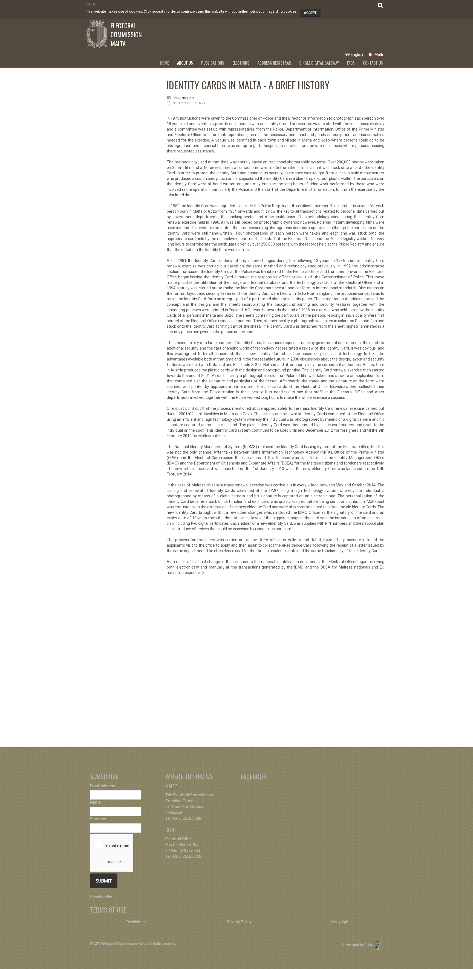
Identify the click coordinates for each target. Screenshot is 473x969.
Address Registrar (274, 63)
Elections (240, 63)
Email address (102, 785)
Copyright (339, 921)
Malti (378, 54)
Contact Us (373, 63)
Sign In (91, 4)
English (357, 54)
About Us (185, 63)
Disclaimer (135, 921)
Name (95, 802)
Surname (98, 819)
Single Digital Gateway (319, 63)
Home (164, 63)
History (188, 98)
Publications (212, 63)
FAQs (351, 63)
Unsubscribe (101, 897)
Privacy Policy (239, 921)
